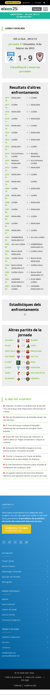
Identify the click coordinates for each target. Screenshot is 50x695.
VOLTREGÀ (10, 356)
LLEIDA (8, 367)
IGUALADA (35, 367)
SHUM (7, 373)
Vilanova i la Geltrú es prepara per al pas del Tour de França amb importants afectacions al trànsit (24, 409)
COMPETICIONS (16, 14)
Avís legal (25, 680)
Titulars (37, 3)
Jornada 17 (16, 44)
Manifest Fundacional (11, 637)
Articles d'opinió (8, 566)
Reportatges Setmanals (11, 571)
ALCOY (8, 345)
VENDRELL (35, 378)
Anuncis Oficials (8, 614)
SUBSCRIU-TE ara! (13, 3)
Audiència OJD (30, 685)
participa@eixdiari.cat (10, 656)
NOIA (33, 362)
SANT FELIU (10, 351)
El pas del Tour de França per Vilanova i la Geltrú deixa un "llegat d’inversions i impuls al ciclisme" (23, 440)
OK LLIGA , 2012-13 (32, 14)
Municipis (26, 3)
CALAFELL (9, 340)
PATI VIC (34, 356)
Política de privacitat (13, 677)
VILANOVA (9, 378)
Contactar (6, 647)
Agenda (5, 599)
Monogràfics (7, 582)
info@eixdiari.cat (9, 653)
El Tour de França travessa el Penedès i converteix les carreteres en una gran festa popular (22, 428)
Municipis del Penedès (11, 577)
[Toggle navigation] (45, 9)
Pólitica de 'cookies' (34, 677)
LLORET (8, 362)
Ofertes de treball (9, 609)
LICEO (33, 345)
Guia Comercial (8, 604)
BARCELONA (36, 351)
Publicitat (17, 685)
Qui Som (5, 642)
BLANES (34, 340)
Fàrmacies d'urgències (11, 620)
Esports (36, 9)
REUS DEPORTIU (38, 373)
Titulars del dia (8, 561)
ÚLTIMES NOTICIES (24, 17)
